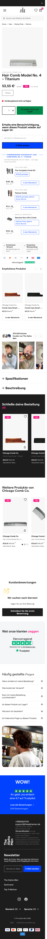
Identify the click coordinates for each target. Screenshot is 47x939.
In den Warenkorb (30, 183)
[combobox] (21, 18)
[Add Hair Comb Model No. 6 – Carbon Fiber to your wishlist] (25, 499)
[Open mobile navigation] (4, 10)
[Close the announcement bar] (42, 3)
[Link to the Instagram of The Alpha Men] (19, 899)
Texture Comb (21, 193)
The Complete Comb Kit (25, 170)
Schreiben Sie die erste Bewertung (22, 612)
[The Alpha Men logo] (22, 10)
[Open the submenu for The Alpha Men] (40, 880)
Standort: (10, 909)
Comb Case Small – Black (33, 308)
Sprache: (28, 909)
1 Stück (8, 93)
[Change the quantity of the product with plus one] (13, 110)
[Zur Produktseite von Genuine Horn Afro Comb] (9, 217)
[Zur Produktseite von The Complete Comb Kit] (9, 170)
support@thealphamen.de (27, 824)
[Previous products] (36, 269)
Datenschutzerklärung (26, 923)
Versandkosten (22, 831)
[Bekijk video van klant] (9, 355)
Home (4, 24)
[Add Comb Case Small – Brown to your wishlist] (25, 416)
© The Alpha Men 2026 (22, 918)
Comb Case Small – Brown (10, 308)
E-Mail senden (22, 145)
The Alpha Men (11, 880)
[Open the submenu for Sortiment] (40, 884)
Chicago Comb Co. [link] (12, 72)
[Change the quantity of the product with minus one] (4, 110)
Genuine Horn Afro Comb (25, 218)
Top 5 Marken (10, 889)
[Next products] (41, 269)
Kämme (28, 24)
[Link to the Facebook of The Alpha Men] (26, 899)
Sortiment (8, 885)
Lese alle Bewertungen (21, 805)
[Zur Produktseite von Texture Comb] (9, 193)
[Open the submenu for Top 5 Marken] (40, 889)
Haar (10, 24)
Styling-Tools (18, 24)
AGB (12, 923)
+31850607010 (22, 822)
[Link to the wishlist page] (36, 10)
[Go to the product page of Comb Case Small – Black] (35, 288)
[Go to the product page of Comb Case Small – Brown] (12, 288)
